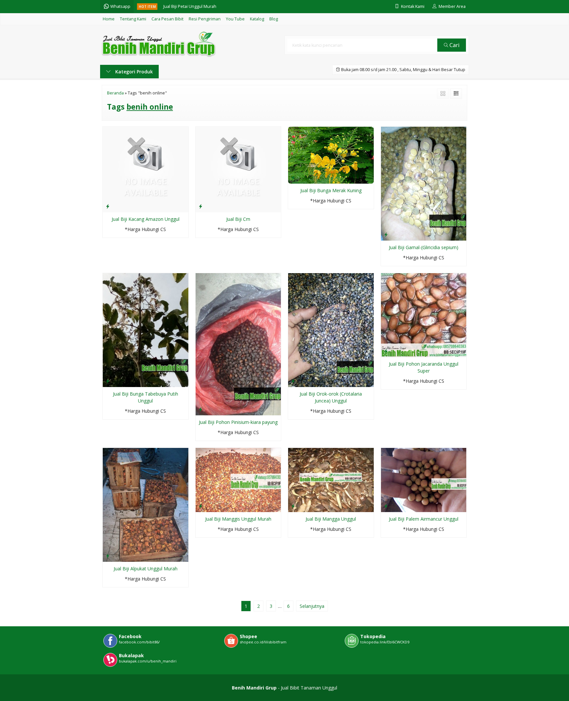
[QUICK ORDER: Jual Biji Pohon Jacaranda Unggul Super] (386, 351)
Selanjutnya (312, 606)
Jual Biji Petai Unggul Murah (189, 6)
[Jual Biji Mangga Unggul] (331, 479)
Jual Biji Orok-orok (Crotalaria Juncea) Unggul (331, 397)
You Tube (235, 19)
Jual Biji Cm (238, 219)
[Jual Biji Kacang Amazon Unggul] (145, 169)
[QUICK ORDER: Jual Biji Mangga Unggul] (293, 506)
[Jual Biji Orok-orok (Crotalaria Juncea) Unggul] (331, 329)
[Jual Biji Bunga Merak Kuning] (331, 155)
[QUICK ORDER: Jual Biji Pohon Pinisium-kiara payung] (200, 409)
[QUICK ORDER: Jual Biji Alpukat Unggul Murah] (107, 555)
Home (109, 19)
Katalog (257, 19)
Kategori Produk (133, 71)
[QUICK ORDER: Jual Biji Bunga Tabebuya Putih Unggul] (107, 381)
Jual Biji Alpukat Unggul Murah (145, 568)
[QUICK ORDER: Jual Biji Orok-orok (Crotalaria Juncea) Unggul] (293, 381)
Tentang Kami (133, 19)
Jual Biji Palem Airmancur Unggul (423, 519)
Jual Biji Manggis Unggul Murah (238, 519)
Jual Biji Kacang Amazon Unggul (145, 219)
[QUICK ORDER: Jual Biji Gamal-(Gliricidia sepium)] (386, 234)
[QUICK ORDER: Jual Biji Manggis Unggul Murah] (200, 506)
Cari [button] (454, 45)
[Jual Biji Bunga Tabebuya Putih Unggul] (145, 329)
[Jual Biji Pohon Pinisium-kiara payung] (238, 344)
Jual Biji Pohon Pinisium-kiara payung (238, 422)
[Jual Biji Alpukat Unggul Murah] (145, 504)
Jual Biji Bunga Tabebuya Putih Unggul (145, 397)
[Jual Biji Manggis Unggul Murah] (238, 479)
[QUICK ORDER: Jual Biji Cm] (200, 206)
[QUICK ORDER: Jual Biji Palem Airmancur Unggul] (386, 506)
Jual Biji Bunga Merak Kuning (331, 190)
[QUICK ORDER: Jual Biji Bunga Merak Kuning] (293, 177)
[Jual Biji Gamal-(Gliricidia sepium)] (424, 183)
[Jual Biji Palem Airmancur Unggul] (424, 479)
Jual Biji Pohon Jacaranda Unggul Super (423, 367)
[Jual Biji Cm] (238, 169)
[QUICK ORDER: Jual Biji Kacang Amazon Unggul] (107, 206)
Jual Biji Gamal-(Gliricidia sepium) (423, 247)
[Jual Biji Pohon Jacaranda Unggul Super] (424, 315)
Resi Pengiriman (205, 19)
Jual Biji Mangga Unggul (331, 519)
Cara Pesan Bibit (167, 19)
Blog (273, 19)
